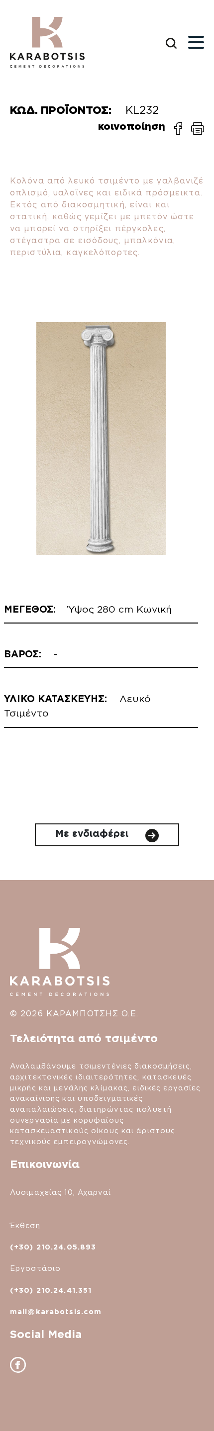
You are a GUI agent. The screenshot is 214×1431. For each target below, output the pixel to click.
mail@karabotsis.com (56, 1311)
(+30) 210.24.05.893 (53, 1247)
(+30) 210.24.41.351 (51, 1290)
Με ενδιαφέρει (93, 833)
